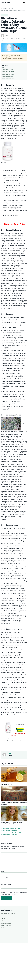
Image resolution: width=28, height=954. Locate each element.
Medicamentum (6, 2)
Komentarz (4, 851)
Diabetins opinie (7, 67)
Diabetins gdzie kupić (8, 76)
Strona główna (4, 8)
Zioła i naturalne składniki (7, 928)
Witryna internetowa (6, 884)
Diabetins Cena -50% (8, 69)
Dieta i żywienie (4, 920)
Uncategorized (11, 8)
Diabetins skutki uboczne (9, 71)
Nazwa (3, 871)
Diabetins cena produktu (9, 74)
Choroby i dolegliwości (6, 925)
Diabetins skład (6, 73)
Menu (24, 2)
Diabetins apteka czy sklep (9, 78)
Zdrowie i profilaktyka (6, 923)
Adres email (4, 878)
